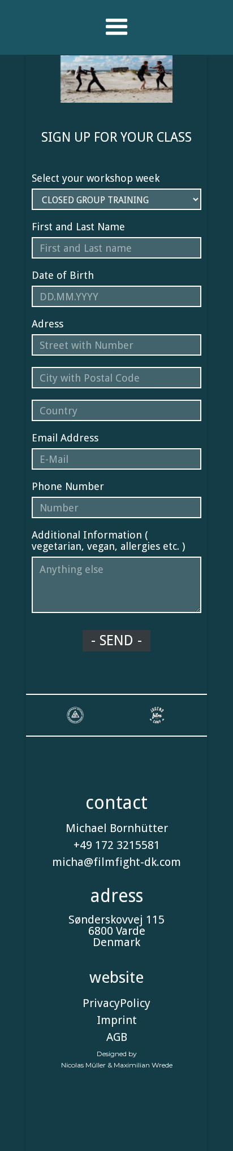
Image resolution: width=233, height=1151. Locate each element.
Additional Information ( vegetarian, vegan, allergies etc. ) (108, 540)
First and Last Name (78, 227)
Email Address (65, 438)
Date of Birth (63, 275)
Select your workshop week (95, 178)
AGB (116, 1037)
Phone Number (68, 486)
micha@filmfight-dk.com (116, 862)
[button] (116, 27)
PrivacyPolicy (116, 1003)
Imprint (117, 1020)
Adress (47, 324)
